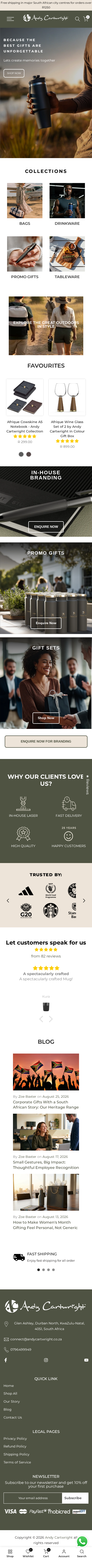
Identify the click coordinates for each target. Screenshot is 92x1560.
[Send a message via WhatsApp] (82, 1541)
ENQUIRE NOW (46, 527)
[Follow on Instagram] (46, 1360)
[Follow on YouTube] (86, 1360)
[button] (42, 1019)
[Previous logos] (8, 900)
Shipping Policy (16, 1454)
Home (9, 1386)
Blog (8, 1409)
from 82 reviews (46, 956)
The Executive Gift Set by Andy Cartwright (25, 424)
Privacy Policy (15, 1438)
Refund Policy (15, 1446)
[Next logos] (84, 900)
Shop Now (46, 718)
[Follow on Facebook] (6, 1360)
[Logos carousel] (46, 900)
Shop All (10, 1393)
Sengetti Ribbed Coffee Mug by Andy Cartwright (67, 427)
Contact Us (13, 1417)
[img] (46, 949)
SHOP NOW (14, 73)
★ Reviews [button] (87, 784)
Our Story (12, 1401)
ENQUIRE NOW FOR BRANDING (46, 741)
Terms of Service (17, 1462)
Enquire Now (46, 623)
